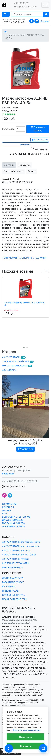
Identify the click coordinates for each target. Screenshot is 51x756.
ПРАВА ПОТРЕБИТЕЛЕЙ (14, 599)
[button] (24, 347)
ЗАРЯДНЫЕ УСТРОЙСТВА (17, 361)
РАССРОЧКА (8, 586)
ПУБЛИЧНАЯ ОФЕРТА (13, 523)
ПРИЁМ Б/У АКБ (10, 590)
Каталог (9, 352)
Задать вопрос (41, 149)
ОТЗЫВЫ (7, 510)
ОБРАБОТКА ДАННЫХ (13, 526)
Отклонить (25, 746)
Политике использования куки (27, 730)
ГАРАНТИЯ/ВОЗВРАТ (13, 582)
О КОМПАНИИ (9, 504)
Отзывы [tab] (31, 171)
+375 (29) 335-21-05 (14, 486)
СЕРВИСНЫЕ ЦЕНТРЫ (13, 595)
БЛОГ (5, 513)
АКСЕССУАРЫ (9, 370)
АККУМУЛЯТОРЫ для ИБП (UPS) (19, 554)
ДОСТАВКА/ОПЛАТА (12, 578)
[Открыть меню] (45, 5)
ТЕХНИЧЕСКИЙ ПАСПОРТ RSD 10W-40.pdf (24, 257)
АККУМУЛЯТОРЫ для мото (16, 550)
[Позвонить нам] (9, 748)
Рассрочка (25, 144)
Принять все (25, 737)
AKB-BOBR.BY (9, 467)
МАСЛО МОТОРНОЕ (12, 567)
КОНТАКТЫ (8, 507)
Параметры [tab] (24, 165)
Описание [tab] (9, 165)
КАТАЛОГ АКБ (25, 449)
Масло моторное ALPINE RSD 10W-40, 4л (24, 304)
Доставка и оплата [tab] (13, 171)
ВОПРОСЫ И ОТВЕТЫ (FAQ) (16, 516)
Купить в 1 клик (40, 139)
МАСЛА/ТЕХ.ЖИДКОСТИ (16, 365)
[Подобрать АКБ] (43, 748)
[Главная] (5, 31)
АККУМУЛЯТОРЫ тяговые (15, 559)
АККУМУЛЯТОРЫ (13, 357)
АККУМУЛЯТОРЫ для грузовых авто (21, 546)
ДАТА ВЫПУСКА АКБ (12, 520)
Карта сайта (8, 473)
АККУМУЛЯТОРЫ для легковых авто (21, 542)
